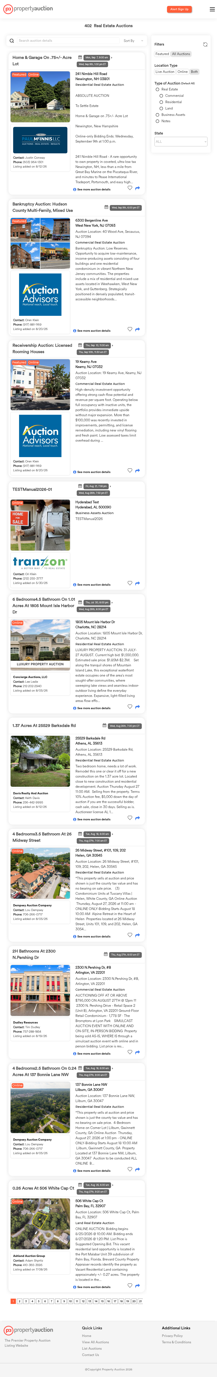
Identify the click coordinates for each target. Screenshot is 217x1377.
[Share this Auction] (137, 189)
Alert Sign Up (179, 9)
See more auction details (93, 189)
